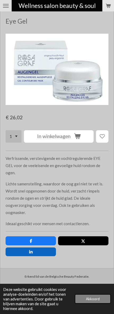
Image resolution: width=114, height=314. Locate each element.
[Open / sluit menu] (6, 5)
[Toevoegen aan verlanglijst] (102, 136)
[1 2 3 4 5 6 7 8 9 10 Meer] (13, 136)
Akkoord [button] (93, 299)
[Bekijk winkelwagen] (108, 5)
